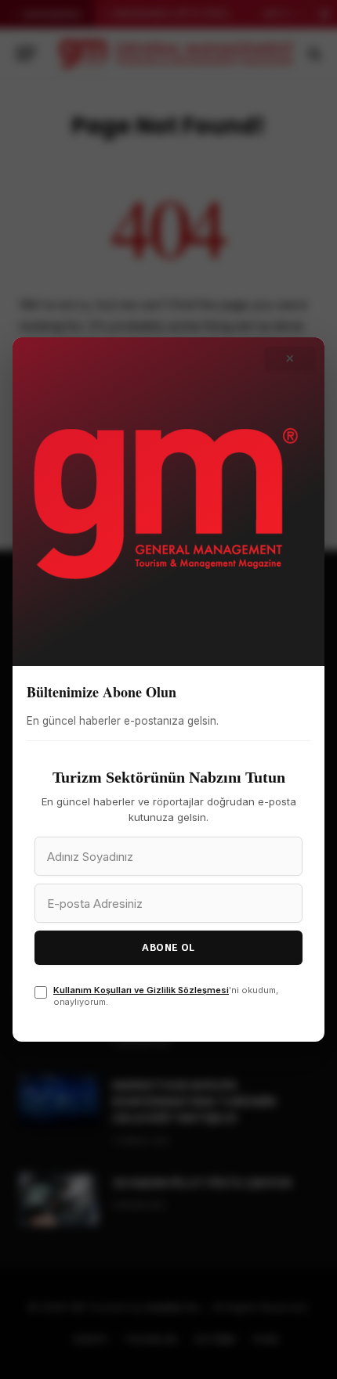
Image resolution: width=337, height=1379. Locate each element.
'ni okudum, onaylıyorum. (165, 996)
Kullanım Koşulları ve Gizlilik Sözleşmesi (141, 990)
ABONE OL (168, 947)
